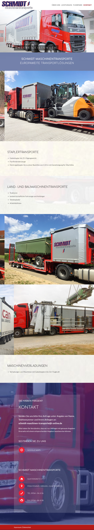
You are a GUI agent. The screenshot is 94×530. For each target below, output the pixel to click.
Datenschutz (26, 527)
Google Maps (34, 450)
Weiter (90, 106)
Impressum (17, 527)
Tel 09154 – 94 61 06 (35, 493)
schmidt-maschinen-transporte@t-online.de (40, 423)
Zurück (4, 106)
